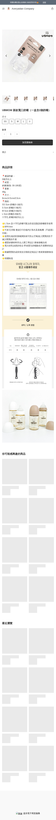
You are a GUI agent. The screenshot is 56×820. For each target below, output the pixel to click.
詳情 (44, 2)
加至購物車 (27, 142)
